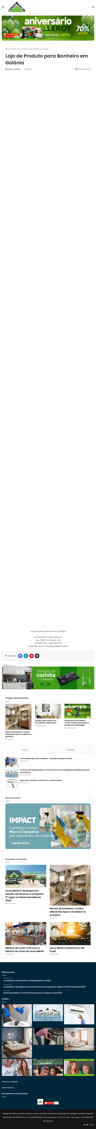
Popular (25, 750)
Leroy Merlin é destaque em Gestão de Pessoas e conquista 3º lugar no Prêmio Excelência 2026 (24, 895)
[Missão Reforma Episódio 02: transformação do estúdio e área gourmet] (79, 1067)
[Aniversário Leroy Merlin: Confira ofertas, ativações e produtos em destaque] (78, 711)
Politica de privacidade (10, 1082)
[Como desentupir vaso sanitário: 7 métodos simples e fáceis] (11, 762)
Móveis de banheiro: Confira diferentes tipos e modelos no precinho (18, 734)
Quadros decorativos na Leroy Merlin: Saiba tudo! (45, 721)
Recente (71, 750)
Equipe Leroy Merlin (14, 69)
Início (9, 49)
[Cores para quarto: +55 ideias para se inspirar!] (79, 1039)
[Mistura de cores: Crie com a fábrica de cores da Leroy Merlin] (25, 933)
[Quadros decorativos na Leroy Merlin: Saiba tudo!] (48, 711)
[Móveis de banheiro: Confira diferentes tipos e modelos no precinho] (18, 717)
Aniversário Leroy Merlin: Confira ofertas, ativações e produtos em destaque (77, 722)
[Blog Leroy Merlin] (17, 7)
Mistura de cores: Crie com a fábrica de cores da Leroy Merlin (24, 949)
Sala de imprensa (8, 1087)
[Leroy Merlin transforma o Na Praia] (70, 933)
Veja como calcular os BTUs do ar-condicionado (41, 780)
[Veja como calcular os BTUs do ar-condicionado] (11, 783)
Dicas (14, 49)
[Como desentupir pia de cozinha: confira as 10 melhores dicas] (48, 1036)
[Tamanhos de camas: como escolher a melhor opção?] (17, 1043)
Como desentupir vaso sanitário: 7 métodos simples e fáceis (46, 758)
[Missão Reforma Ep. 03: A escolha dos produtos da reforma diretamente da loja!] (48, 1067)
